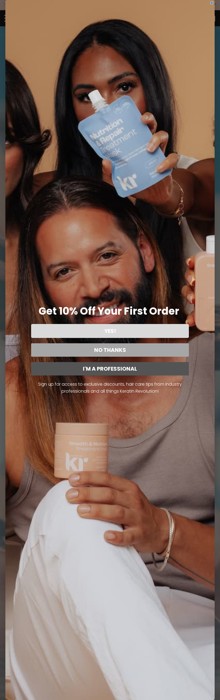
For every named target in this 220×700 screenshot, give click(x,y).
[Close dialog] (211, 3)
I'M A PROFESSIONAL (110, 369)
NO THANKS (110, 350)
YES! (110, 331)
